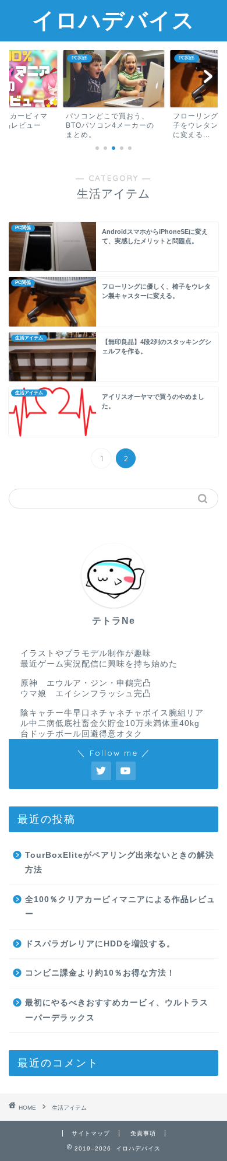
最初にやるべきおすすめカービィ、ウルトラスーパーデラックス (116, 1010)
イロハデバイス (113, 20)
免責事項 (143, 1133)
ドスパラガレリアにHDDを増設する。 (100, 943)
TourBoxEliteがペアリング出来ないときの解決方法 (119, 863)
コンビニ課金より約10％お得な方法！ (100, 973)
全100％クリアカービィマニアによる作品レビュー (120, 907)
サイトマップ (91, 1133)
